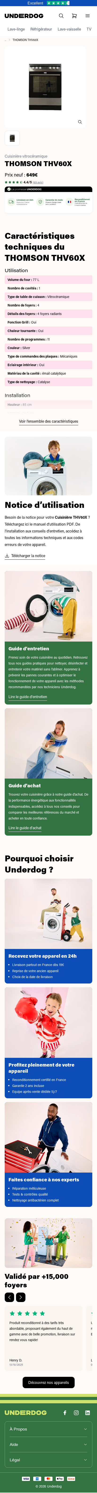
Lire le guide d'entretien (27, 696)
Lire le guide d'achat (24, 827)
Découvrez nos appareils (48, 1382)
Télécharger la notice (28, 555)
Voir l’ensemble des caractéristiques (48, 421)
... (5, 40)
